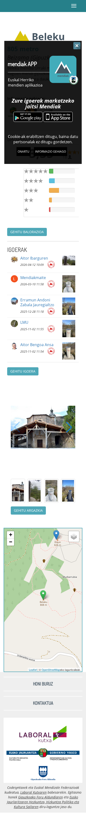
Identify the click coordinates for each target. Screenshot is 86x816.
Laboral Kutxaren (33, 792)
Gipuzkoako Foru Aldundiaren (40, 797)
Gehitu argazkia (28, 510)
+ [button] (10, 535)
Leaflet (33, 670)
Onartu (23, 151)
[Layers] (74, 536)
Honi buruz (43, 683)
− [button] (10, 542)
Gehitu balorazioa (27, 232)
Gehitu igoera (22, 371)
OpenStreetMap (51, 670)
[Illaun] (56, 535)
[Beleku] (43, 595)
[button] (69, 427)
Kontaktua (43, 703)
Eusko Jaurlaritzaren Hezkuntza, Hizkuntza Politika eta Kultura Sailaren (43, 802)
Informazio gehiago (50, 151)
